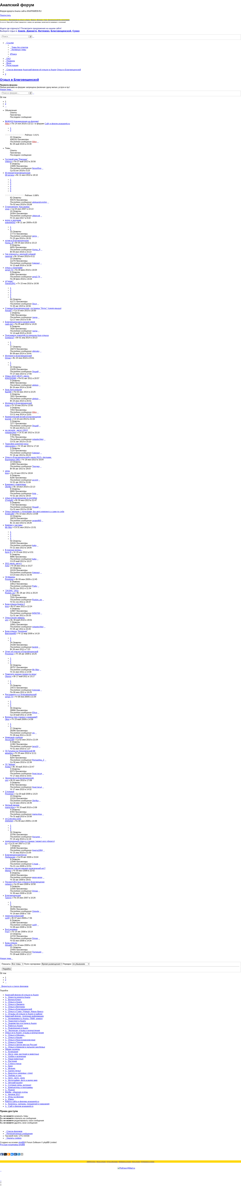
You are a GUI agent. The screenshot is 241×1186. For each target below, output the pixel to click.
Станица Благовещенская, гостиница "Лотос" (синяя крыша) (33, 308)
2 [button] (5, 104)
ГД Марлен (10, 577)
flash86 (8, 392)
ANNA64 (9, 821)
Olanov (8, 676)
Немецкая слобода (14, 737)
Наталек (36, 837)
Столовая (9, 792)
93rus (34, 712)
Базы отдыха (11, 943)
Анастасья (37, 773)
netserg (8, 884)
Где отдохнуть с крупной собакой (20, 254)
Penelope (9, 579)
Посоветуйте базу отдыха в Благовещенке (25, 882)
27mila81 (9, 500)
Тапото (8, 898)
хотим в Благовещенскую (17, 241)
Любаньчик (10, 857)
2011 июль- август (13, 563)
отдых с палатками (13, 268)
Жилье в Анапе (101, 1161)
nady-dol (9, 324)
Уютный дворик (12, 805)
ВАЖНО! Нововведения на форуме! (22, 121)
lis (6, 843)
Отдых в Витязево (112, 1161)
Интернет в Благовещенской (18, 356)
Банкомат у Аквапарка (15, 484)
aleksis (35, 385)
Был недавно (11, 929)
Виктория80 (10, 633)
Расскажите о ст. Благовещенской (21, 694)
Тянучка (36, 466)
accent (35, 480)
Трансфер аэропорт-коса (16, 444)
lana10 (35, 746)
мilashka (9, 753)
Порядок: (67, 964)
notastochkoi (10, 432)
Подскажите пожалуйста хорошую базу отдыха (27, 335)
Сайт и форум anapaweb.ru (57, 124)
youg (7, 209)
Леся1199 (9, 740)
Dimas (8, 358)
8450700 (36, 613)
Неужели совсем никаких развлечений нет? (25, 868)
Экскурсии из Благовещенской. (19, 778)
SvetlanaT (9, 338)
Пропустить (5, 15)
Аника (8, 767)
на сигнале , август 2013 (16, 430)
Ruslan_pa (10, 593)
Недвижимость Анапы (147, 1161)
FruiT (7, 932)
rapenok (8, 256)
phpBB (21, 1142)
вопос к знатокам (13, 220)
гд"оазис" (9, 281)
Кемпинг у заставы (13, 525)
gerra (34, 236)
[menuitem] (19, 47)
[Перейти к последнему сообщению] (38, 142)
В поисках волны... (13, 550)
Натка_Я (9, 243)
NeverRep (36, 168)
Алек (7, 405)
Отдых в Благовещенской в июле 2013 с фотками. (28, 457)
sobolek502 (10, 222)
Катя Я (8, 552)
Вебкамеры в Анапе (125, 1161)
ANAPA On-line (91, 1161)
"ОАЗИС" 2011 (12, 591)
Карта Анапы (136, 1161)
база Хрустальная (13, 390)
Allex (7, 124)
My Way (8, 527)
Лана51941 (10, 283)
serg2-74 (9, 270)
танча (34, 317)
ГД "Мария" (10, 764)
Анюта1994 (37, 850)
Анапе (21, 31)
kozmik (8, 419)
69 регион (9, 175)
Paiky (34, 586)
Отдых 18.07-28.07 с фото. (17, 376)
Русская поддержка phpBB (12, 1145)
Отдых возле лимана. (15, 618)
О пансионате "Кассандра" (17, 207)
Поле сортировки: (32, 964)
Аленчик (36, 690)
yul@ (7, 918)
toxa (7, 473)
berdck (35, 647)
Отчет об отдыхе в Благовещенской (21, 652)
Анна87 (8, 311)
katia (34, 545)
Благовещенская (13, 895)
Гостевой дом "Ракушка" (16, 159)
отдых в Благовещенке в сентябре (21, 498)
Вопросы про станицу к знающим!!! (21, 717)
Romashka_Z (38, 760)
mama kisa (10, 807)
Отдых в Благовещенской (19, 79)
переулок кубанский (14, 916)
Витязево (43, 31)
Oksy (7, 719)
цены (7, 471)
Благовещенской (61, 31)
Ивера (8, 871)
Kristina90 (9, 514)
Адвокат (36, 263)
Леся (34, 304)
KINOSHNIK (10, 378)
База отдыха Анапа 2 (15, 604)
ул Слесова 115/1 (13, 819)
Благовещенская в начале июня (20, 322)
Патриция (36, 952)
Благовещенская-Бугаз (16, 855)
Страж (35, 864)
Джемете (31, 31)
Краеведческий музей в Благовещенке (23, 417)
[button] (6, 106)
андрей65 (36, 521)
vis (33, 733)
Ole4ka (8, 487)
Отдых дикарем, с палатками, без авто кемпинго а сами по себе (34, 512)
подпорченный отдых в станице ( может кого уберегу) (30, 841)
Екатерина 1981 (12, 460)
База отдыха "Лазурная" (16, 631)
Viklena (8, 161)
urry (6, 620)
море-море (37, 877)
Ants (34, 493)
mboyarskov (10, 446)
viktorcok (36, 216)
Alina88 (8, 945)
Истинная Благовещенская (17, 173)
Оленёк (35, 911)
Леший (35, 371)
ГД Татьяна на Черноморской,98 (20, 751)
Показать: (6, 964)
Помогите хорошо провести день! (20, 674)
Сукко (76, 31)
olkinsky (35, 351)
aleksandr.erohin (39, 202)
